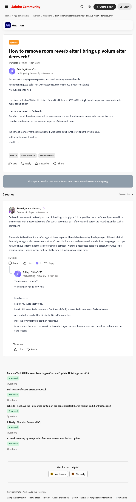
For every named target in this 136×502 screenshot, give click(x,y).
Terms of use (34, 497)
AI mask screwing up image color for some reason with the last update (43, 438)
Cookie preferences (60, 497)
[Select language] (89, 7)
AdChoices (122, 497)
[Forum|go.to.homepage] (26, 7)
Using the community (16, 497)
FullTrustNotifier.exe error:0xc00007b (27, 389)
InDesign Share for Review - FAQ (24, 422)
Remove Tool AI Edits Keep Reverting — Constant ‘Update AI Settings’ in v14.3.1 (48, 373)
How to (13, 155)
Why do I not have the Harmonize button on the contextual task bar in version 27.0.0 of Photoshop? (59, 405)
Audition (36, 15)
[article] (68, 236)
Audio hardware (28, 155)
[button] (6, 7)
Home (8, 15)
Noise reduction (47, 155)
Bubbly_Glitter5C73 (26, 69)
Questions (47, 15)
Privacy (46, 497)
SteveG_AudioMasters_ (29, 208)
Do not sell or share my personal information (92, 497)
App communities (21, 15)
